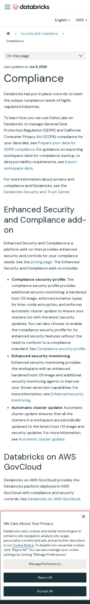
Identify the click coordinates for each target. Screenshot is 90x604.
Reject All (45, 578)
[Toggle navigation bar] (7, 7)
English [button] (61, 19)
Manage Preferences (45, 564)
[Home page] (8, 33)
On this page (18, 55)
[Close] (83, 516)
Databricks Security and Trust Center (37, 191)
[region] (45, 555)
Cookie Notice (23, 545)
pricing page (41, 261)
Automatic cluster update (42, 439)
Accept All (45, 591)
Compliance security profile (61, 348)
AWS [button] (80, 19)
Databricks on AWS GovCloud (54, 498)
